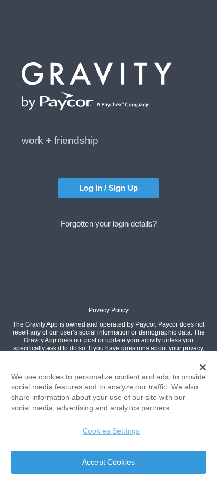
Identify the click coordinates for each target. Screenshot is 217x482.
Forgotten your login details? (109, 223)
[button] (203, 367)
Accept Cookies (108, 462)
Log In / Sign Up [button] (108, 188)
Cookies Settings (111, 431)
